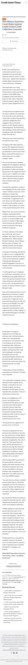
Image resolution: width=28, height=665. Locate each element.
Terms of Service (24, 659)
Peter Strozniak (12, 32)
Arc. (9, 659)
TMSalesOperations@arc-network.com (12, 580)
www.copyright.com (19, 577)
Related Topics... (13, 563)
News (4, 19)
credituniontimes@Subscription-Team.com (14, 650)
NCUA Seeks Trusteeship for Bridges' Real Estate (12, 591)
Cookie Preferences (17, 661)
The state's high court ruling (11, 87)
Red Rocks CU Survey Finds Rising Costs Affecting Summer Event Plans (12, 620)
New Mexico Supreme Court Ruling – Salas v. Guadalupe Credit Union (13, 556)
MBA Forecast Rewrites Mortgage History (11, 608)
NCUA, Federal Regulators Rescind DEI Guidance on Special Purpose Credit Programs (13, 613)
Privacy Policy (9, 661)
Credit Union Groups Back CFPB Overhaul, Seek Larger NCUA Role (13, 603)
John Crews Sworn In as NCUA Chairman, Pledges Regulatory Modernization (12, 597)
